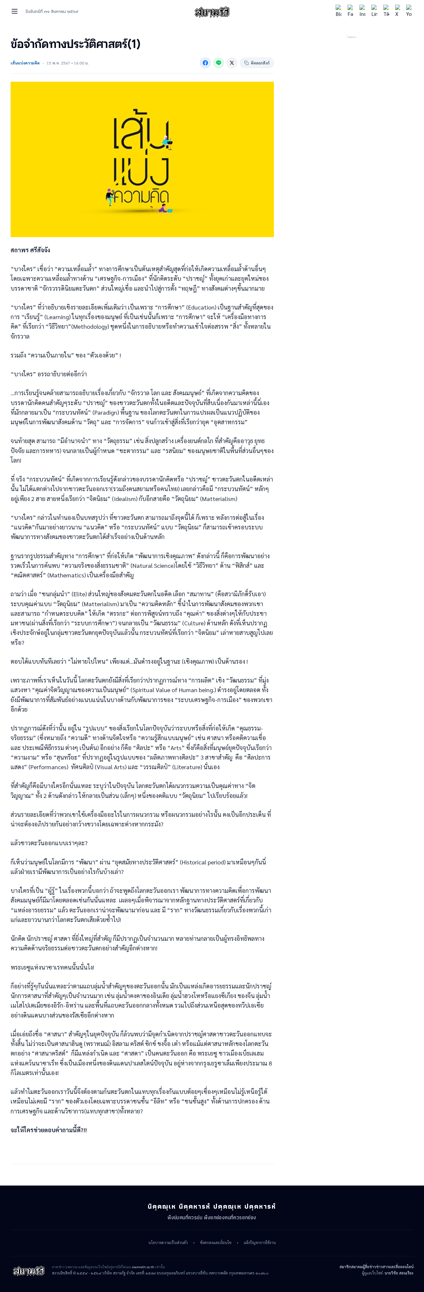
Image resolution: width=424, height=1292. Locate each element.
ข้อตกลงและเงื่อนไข (216, 1242)
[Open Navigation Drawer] (14, 11)
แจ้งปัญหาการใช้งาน (260, 1242)
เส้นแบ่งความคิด (25, 62)
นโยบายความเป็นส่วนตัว (168, 1242)
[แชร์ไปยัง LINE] (218, 63)
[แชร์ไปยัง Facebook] (205, 63)
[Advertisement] (351, 81)
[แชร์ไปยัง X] (232, 63)
